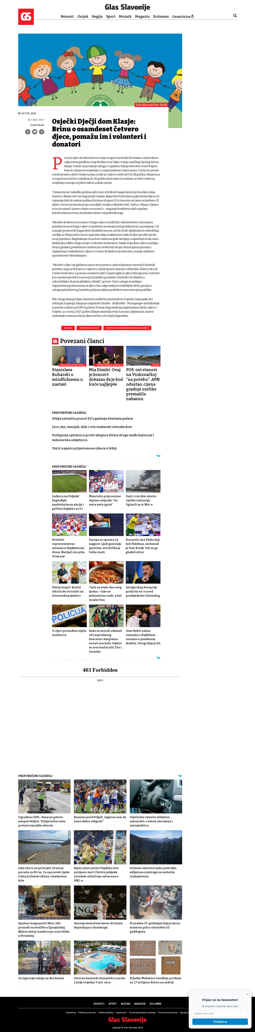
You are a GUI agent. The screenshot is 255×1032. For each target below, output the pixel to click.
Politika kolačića (105, 1012)
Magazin (142, 16)
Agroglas (184, 1012)
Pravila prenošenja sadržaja (142, 1012)
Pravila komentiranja (168, 1012)
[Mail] (34, 131)
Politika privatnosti (87, 1012)
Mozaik (125, 16)
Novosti (67, 16)
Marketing (71, 1012)
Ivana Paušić (37, 125)
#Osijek (68, 328)
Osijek (82, 16)
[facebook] (41, 131)
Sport (111, 16)
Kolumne (161, 16)
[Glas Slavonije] (26, 23)
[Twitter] (27, 131)
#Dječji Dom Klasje (89, 328)
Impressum (121, 1012)
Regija (97, 16)
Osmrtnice (181, 17)
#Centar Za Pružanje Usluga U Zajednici (127, 328)
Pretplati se (220, 1021)
